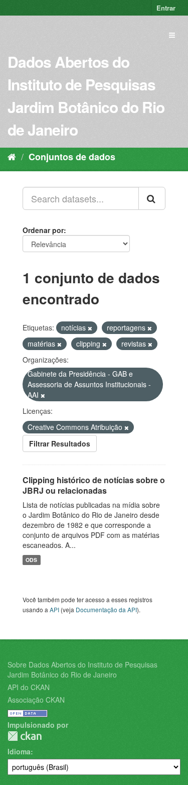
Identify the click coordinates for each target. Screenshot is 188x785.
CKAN (25, 736)
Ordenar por (43, 230)
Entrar (165, 8)
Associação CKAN (36, 700)
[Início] (12, 156)
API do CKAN (29, 687)
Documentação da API (106, 609)
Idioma (19, 751)
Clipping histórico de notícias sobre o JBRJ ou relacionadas (94, 485)
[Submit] (151, 198)
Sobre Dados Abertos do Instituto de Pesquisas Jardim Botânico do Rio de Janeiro (82, 669)
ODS (31, 560)
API (54, 609)
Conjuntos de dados (72, 156)
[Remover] (90, 328)
